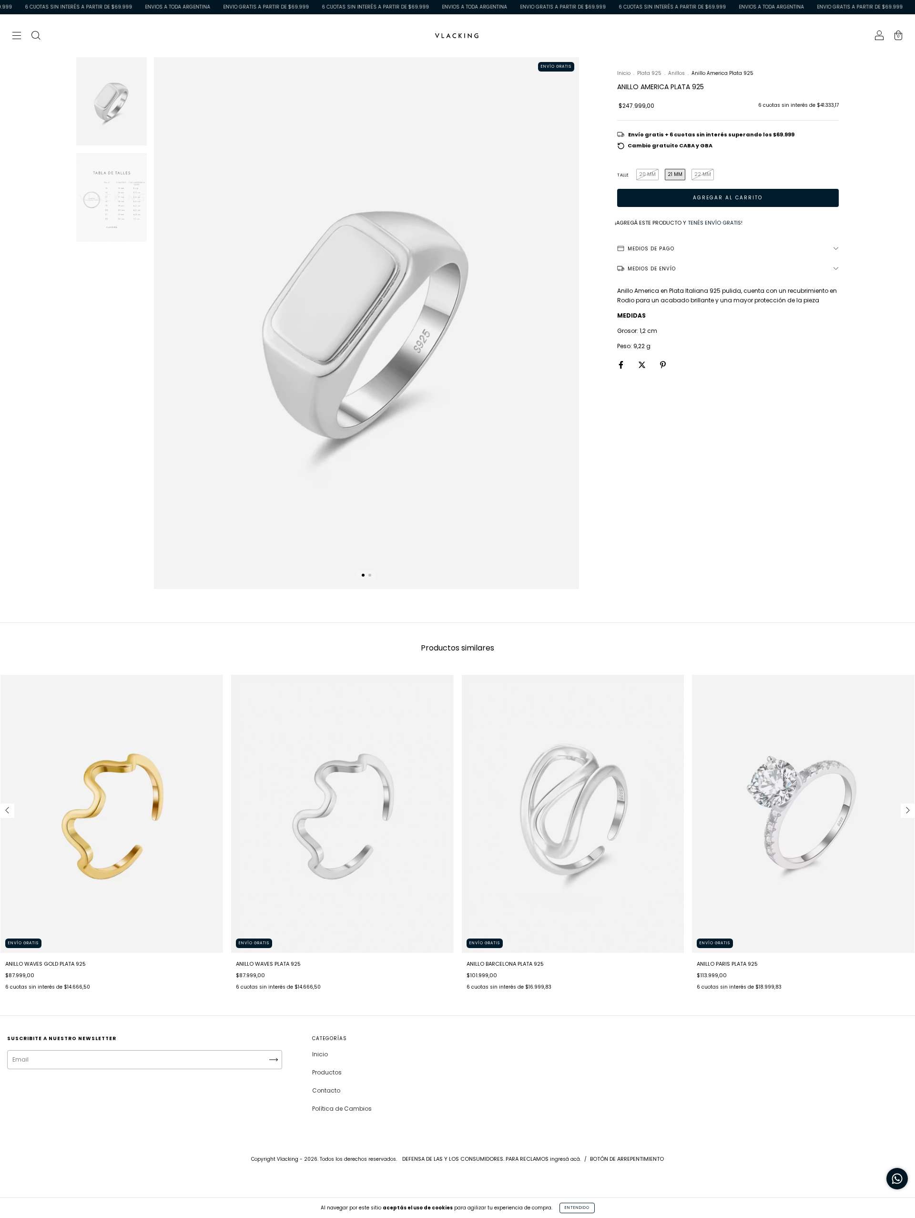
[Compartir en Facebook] (621, 365)
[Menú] (16, 36)
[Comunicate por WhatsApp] (897, 1178)
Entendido (577, 1207)
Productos (327, 1072)
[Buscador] (36, 36)
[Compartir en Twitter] (642, 365)
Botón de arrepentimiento (627, 1159)
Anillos (676, 73)
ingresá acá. (565, 1159)
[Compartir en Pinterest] (663, 365)
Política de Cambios (342, 1108)
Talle (623, 175)
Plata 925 (649, 73)
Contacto (326, 1090)
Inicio (623, 73)
